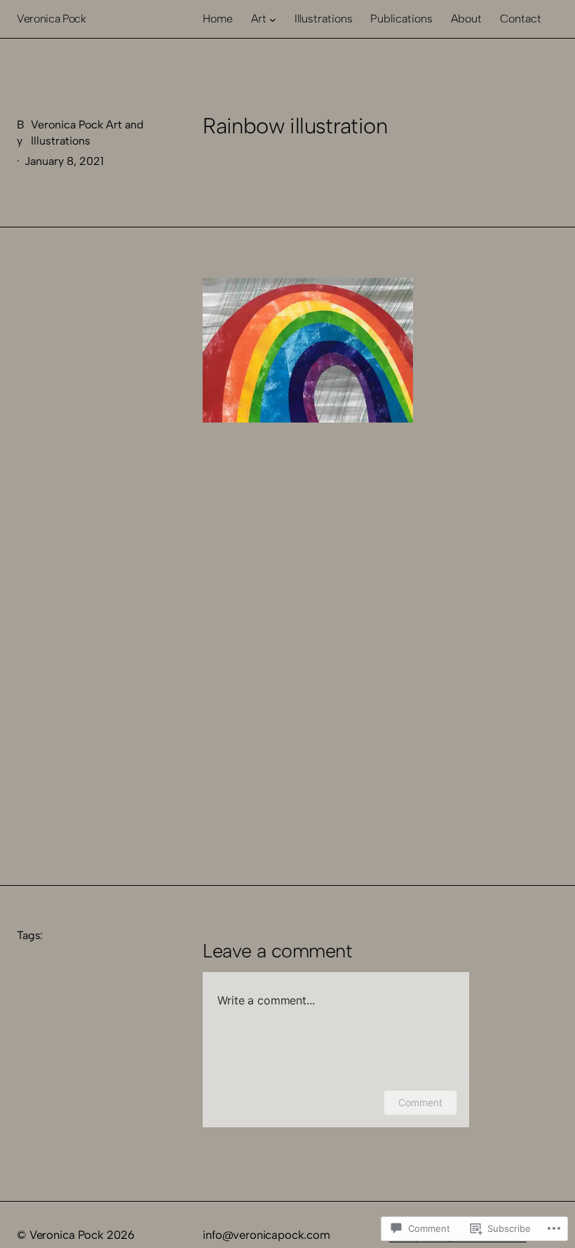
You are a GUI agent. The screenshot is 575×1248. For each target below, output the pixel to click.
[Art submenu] (272, 18)
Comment (420, 1102)
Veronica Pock (51, 18)
